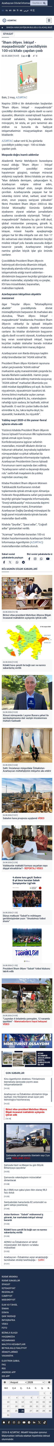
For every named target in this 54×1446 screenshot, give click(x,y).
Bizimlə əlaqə (9, 1332)
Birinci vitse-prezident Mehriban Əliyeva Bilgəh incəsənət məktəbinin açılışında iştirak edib (27, 616)
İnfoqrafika (8, 1320)
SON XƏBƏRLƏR (15, 1073)
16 (50, 1402)
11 (16, 1402)
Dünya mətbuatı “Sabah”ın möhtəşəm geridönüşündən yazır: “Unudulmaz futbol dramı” (24, 918)
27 (31, 1411)
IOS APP (6, 1376)
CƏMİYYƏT (7, 1296)
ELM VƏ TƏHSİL (9, 1304)
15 (43, 1402)
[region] (28, 1172)
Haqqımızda (8, 1336)
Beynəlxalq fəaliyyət (14, 1348)
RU (7, 10)
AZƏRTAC (21, 97)
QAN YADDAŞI (9, 1316)
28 (37, 1411)
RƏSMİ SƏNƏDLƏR (11, 1280)
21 (37, 1406)
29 (43, 1411)
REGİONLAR (7, 1292)
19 (22, 1406)
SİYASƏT (8, 33)
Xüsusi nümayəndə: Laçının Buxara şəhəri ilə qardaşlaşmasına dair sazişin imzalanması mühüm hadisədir (26, 718)
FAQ (4, 1364)
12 (22, 1402)
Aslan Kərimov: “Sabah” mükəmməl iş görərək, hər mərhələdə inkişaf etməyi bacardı (23, 1217)
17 (8, 1406)
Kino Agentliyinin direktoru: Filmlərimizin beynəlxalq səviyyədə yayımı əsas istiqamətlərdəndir (24, 1082)
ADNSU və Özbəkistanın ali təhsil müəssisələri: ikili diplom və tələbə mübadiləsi (21, 1245)
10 (8, 1402)
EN (10, 10)
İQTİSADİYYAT (8, 1288)
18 (16, 1406)
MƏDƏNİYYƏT (8, 1299)
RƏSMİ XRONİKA (10, 1276)
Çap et (24, 56)
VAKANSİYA (7, 1355)
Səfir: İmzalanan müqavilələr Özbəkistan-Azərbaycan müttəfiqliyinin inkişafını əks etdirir (27, 769)
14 (37, 1402)
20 (31, 1406)
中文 (32, 10)
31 (8, 1415)
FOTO (4, 1328)
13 (31, 1402)
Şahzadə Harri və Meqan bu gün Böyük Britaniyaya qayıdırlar (23, 1166)
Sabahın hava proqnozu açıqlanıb (23, 818)
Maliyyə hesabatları (13, 1344)
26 (22, 1411)
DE (14, 10)
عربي (26, 10)
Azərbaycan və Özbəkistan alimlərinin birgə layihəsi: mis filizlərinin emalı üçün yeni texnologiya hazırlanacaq (26, 1097)
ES (21, 10)
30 (50, 1411)
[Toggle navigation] (48, 20)
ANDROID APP (9, 1372)
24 (8, 1411)
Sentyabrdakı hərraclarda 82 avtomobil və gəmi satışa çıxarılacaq (25, 1203)
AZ (3, 10)
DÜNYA (5, 1312)
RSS (4, 1368)
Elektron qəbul (11, 1361)
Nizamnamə (8, 1340)
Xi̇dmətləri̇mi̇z (10, 1352)
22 (43, 1406)
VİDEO (5, 1324)
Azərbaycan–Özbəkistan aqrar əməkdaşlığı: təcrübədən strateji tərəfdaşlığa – (26, 1258)
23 (50, 1406)
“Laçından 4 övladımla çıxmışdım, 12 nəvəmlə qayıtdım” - (26, 1021)
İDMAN (5, 1308)
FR (17, 10)
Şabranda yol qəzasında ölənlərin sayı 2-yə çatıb (28, 1157)
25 (16, 1411)
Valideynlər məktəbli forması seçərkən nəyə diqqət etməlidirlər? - (25, 867)
